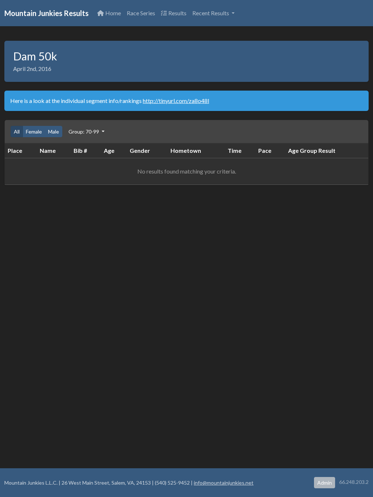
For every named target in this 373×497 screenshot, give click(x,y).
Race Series (141, 12)
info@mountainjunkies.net (224, 483)
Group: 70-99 (84, 131)
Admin (324, 483)
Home (113, 12)
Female (34, 131)
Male (53, 131)
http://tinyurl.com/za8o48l (176, 100)
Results (177, 12)
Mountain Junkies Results (46, 13)
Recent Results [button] (211, 12)
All (17, 131)
